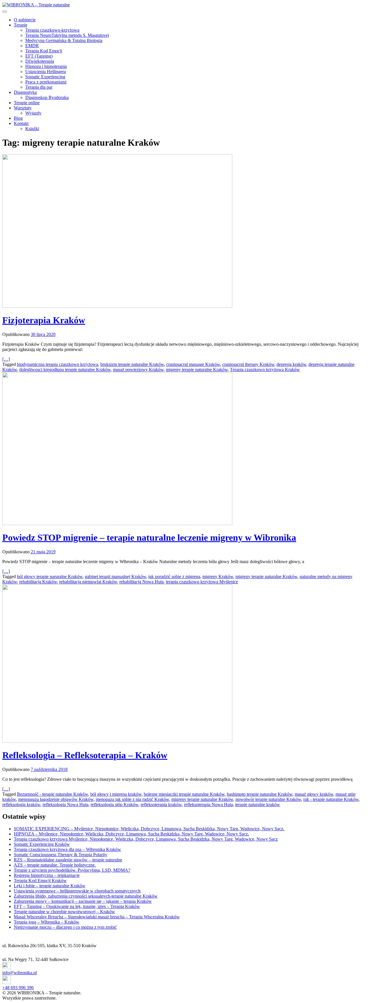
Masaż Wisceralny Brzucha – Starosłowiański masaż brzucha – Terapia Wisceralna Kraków (97, 916)
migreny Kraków (217, 576)
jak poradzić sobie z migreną (174, 576)
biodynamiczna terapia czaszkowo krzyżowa (57, 364)
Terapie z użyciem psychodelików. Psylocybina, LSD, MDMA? (72, 870)
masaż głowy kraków (314, 794)
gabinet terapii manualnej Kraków (115, 576)
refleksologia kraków (21, 804)
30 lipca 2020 (43, 334)
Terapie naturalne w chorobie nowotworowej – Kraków (64, 911)
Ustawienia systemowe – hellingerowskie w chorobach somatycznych (77, 890)
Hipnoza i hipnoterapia (46, 66)
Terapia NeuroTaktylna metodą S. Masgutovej (67, 35)
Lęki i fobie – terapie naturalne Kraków (49, 885)
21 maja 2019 (43, 551)
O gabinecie (25, 19)
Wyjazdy (33, 113)
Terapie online (27, 102)
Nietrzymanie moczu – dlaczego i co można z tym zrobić (65, 927)
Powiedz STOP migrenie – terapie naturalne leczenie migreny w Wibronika (149, 537)
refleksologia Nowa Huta (65, 804)
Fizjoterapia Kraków (43, 320)
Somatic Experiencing (45, 76)
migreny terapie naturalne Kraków (197, 369)
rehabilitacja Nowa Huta (141, 581)
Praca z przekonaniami (45, 81)
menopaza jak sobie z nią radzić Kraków (132, 799)
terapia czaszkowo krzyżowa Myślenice (202, 581)
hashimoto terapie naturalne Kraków (259, 794)
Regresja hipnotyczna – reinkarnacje (47, 875)
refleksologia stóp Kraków (114, 804)
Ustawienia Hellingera (45, 71)
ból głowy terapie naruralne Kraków (50, 576)
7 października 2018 (49, 769)
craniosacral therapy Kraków (248, 364)
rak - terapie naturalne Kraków (331, 799)
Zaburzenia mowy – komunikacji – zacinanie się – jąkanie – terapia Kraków (83, 901)
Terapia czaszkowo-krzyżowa (52, 30)
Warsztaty (23, 107)
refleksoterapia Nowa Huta (208, 804)
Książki (32, 128)
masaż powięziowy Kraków (138, 369)
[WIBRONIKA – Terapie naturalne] (36, 4)
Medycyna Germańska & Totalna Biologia (63, 40)
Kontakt (21, 123)
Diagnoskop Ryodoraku (47, 97)
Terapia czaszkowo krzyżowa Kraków (265, 369)
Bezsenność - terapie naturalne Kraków (52, 794)
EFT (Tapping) (39, 56)
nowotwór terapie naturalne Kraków (268, 799)
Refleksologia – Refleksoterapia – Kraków (84, 755)
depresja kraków (291, 364)
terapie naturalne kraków (257, 804)
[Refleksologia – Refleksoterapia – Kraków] (184, 664)
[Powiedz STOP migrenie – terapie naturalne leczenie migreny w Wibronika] (184, 449)
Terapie (20, 24)
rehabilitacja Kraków (38, 581)
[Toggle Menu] (4, 11)
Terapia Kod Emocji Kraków (40, 880)
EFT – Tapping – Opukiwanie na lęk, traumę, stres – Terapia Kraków (77, 906)
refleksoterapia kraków (161, 804)
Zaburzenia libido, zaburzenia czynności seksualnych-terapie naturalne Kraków (86, 896)
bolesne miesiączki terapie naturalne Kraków (184, 794)
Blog (18, 118)
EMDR (32, 45)
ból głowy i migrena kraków (115, 794)
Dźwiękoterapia (39, 61)
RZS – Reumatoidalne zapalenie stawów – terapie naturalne (68, 859)
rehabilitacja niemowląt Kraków (88, 581)
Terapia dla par (38, 87)
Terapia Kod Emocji (43, 50)
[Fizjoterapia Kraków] (184, 231)
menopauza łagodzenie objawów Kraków (55, 799)
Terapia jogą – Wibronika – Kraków (46, 922)
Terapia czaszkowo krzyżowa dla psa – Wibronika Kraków (67, 849)
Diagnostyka (25, 92)
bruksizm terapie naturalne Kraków (132, 364)
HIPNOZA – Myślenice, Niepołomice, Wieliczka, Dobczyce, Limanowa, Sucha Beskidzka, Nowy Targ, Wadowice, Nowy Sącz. (131, 833)
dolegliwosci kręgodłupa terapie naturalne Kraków (65, 369)
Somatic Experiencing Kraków (42, 844)
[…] (6, 359)
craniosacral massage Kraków (193, 364)
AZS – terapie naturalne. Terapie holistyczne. (55, 865)
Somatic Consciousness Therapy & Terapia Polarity (60, 854)
